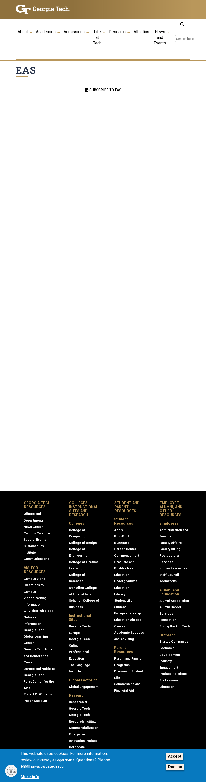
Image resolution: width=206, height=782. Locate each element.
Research (117, 31)
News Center (33, 527)
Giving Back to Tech (174, 626)
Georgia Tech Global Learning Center (36, 636)
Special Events (35, 539)
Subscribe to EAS (104, 90)
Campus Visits (34, 579)
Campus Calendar (37, 533)
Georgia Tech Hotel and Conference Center (39, 655)
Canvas (119, 626)
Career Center (125, 549)
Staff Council (169, 575)
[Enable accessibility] (11, 771)
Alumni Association (174, 601)
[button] (182, 24)
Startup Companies (173, 641)
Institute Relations (173, 674)
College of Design (83, 543)
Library (119, 594)
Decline (175, 767)
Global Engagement (83, 687)
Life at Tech (97, 37)
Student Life (123, 600)
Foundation (167, 620)
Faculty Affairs (170, 543)
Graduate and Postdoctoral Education (124, 568)
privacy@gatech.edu (47, 766)
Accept (174, 756)
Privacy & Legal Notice (57, 760)
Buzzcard (121, 543)
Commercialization (83, 728)
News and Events (160, 37)
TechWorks (168, 581)
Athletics (141, 31)
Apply (118, 530)
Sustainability (34, 546)
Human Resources (173, 568)
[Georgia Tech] (43, 9)
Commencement (126, 555)
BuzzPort (121, 536)
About (23, 31)
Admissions (74, 31)
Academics (46, 31)
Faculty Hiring (169, 549)
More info (30, 776)
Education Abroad (127, 620)
